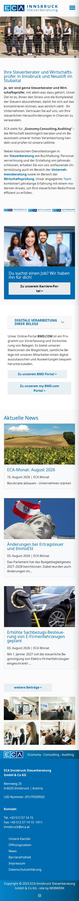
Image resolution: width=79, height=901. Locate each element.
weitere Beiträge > (28, 687)
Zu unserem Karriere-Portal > (39, 288)
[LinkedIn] (45, 895)
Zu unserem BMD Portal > (37, 374)
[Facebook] (33, 895)
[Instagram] (39, 895)
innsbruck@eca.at (17, 827)
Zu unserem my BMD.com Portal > (39, 388)
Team (67, 179)
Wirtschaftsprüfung (19, 179)
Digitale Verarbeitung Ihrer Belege (36, 322)
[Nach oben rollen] (70, 892)
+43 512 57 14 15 (21, 818)
